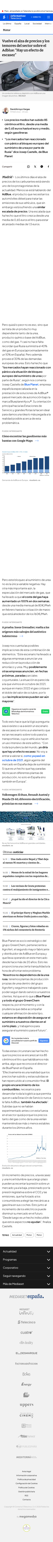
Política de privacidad (27, 1479)
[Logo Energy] (26, 1384)
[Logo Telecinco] (26, 1322)
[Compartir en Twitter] (35, 166)
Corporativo (10, 1267)
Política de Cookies (26, 1487)
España (18, 24)
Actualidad (17, 1235)
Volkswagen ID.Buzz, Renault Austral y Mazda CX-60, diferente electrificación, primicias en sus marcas (26, 799)
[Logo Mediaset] (26, 1298)
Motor (6, 30)
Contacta (27, 1499)
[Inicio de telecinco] (4, 17)
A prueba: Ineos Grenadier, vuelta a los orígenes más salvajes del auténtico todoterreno (25, 632)
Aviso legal (26, 1471)
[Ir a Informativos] (17, 17)
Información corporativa (26, 1475)
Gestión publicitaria (26, 1491)
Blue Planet (31, 384)
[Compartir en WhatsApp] (28, 166)
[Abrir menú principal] (48, 17)
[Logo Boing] (26, 1374)
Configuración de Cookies (27, 1483)
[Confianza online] (26, 1530)
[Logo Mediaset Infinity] (26, 1311)
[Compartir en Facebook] (48, 166)
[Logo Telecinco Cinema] (26, 1415)
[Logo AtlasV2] (26, 1436)
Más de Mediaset (13, 1283)
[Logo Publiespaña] (26, 1446)
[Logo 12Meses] (27, 1426)
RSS (26, 1495)
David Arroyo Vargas (20, 109)
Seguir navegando (14, 1275)
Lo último (7, 24)
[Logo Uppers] (26, 1405)
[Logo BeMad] (26, 1394)
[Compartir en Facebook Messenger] (41, 166)
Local (26, 24)
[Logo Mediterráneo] (26, 1457)
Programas (10, 1259)
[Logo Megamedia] (28, 1516)
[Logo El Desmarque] (26, 1353)
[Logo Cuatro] (26, 1332)
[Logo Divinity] (26, 1343)
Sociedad (37, 24)
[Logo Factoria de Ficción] (26, 1363)
